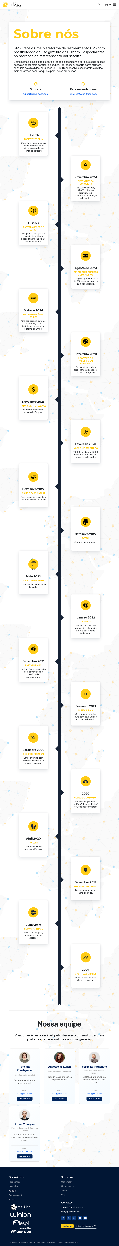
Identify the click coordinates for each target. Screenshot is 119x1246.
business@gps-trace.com (83, 93)
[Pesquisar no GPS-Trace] (99, 4)
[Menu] (114, 4)
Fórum (12, 1199)
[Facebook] (63, 1218)
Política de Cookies (39, 1242)
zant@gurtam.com (24, 1151)
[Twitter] (69, 1218)
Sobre (64, 1190)
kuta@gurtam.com (24, 1094)
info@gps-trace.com (70, 1211)
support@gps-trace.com (35, 93)
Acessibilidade (51, 1242)
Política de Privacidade (25, 1242)
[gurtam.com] (20, 1214)
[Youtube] (85, 1218)
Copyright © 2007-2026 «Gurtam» (67, 1242)
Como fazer (66, 1182)
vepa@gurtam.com (94, 1094)
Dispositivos (14, 1186)
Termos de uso (13, 1242)
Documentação (16, 1195)
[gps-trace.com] (11, 5)
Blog (63, 1194)
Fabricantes (14, 1182)
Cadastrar (67, 1226)
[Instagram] (80, 1218)
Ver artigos (24, 1099)
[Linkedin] (74, 1218)
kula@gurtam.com (59, 1094)
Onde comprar (68, 1186)
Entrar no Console (84, 1226)
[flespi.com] (20, 1222)
